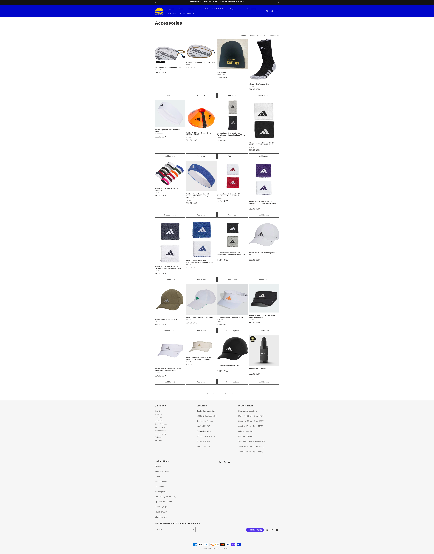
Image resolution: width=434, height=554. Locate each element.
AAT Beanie (221, 72)
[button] (172, 8)
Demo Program (161, 424)
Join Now (158, 440)
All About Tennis (213, 548)
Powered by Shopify (224, 548)
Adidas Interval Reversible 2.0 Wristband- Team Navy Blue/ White (168, 267)
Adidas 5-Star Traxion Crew (259, 84)
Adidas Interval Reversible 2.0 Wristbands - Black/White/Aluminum (231, 254)
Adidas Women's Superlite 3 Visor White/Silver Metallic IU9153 (168, 369)
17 (226, 394)
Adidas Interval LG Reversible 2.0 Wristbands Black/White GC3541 (261, 144)
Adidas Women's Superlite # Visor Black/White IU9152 (262, 316)
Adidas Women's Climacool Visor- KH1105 (230, 318)
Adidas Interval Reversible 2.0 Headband (166, 189)
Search (157, 411)
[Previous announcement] (155, 2)
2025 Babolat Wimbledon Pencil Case (200, 62)
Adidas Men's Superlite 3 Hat (166, 319)
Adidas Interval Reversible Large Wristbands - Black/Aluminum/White (231, 134)
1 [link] (201, 394)
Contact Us (159, 417)
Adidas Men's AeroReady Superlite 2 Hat (262, 254)
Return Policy (160, 427)
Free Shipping (160, 434)
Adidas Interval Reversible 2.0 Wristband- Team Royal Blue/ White (199, 261)
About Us (158, 414)
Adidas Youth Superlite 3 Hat (228, 365)
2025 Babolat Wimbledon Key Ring (168, 67)
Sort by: (244, 35)
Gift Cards (159, 421)
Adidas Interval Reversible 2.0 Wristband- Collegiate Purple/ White (262, 202)
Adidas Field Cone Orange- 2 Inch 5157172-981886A (199, 134)
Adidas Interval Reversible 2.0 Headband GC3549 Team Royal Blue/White (197, 196)
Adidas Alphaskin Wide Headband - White (168, 130)
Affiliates (158, 437)
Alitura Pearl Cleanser (257, 368)
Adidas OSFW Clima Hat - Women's (199, 317)
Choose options (264, 95)
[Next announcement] (278, 2)
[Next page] (232, 393)
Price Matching (160, 430)
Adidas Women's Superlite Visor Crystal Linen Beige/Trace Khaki (198, 358)
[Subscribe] (192, 529)
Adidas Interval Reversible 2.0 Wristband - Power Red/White (228, 195)
